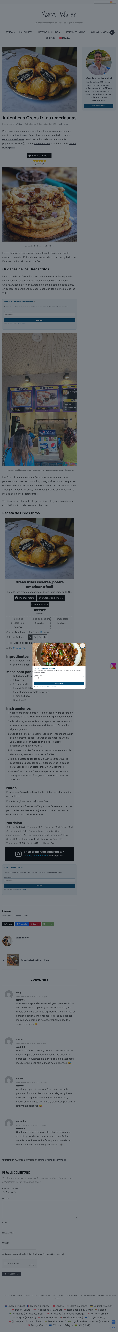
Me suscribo (59, 683)
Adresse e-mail (38, 675)
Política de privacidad (51, 686)
